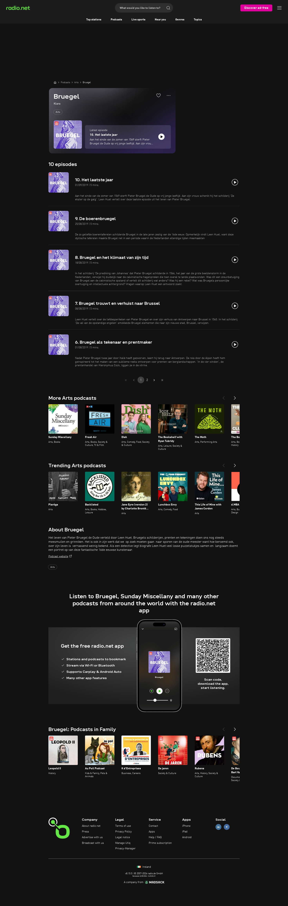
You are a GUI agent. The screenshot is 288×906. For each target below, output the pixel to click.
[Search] (168, 7)
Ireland (146, 867)
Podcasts (116, 19)
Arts (58, 112)
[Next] (235, 396)
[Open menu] (279, 7)
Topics (198, 19)
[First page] (126, 380)
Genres (179, 19)
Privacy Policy (123, 831)
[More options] (168, 95)
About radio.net (91, 826)
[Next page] (154, 380)
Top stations (93, 19)
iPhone (186, 826)
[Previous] (223, 396)
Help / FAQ (155, 837)
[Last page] (162, 380)
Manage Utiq (122, 843)
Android (187, 837)
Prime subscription (160, 843)
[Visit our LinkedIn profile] (218, 827)
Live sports (138, 19)
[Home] (55, 82)
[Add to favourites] (158, 95)
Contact (153, 826)
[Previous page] (134, 380)
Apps (152, 831)
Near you (160, 19)
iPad (184, 831)
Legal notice (122, 837)
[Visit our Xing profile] (226, 827)
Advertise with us (92, 837)
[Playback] (161, 137)
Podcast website (58, 556)
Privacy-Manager (125, 848)
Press (85, 831)
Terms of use (123, 826)
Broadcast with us (93, 843)
